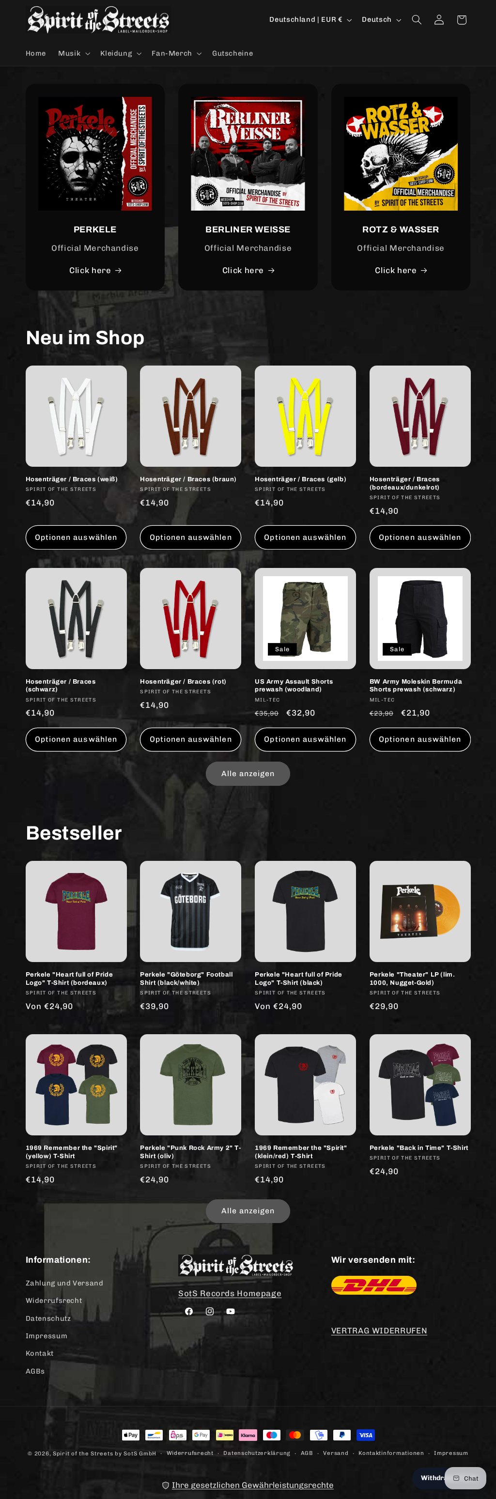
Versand (335, 1453)
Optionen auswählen (76, 537)
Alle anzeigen (248, 773)
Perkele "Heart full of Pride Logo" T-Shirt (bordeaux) (69, 978)
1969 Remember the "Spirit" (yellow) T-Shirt (72, 1152)
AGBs (36, 1371)
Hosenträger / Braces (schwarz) (61, 685)
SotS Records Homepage (229, 1293)
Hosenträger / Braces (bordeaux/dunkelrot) (405, 483)
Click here (90, 270)
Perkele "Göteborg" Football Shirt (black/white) (186, 978)
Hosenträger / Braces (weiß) (72, 479)
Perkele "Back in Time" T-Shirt (419, 1148)
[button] (73, 53)
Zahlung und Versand (65, 1283)
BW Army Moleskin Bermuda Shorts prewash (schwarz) (416, 685)
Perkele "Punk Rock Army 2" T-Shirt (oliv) (190, 1152)
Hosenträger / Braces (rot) (183, 681)
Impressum (47, 1335)
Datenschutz (48, 1318)
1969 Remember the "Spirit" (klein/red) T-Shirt (301, 1152)
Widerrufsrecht (54, 1300)
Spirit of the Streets (83, 1453)
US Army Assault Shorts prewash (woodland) (294, 685)
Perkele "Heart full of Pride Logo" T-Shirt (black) (298, 978)
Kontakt (40, 1353)
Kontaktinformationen (391, 1453)
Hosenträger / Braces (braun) (188, 479)
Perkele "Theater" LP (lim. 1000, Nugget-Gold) (412, 978)
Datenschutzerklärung (257, 1453)
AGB (307, 1453)
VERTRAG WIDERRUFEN (379, 1330)
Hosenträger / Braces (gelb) (300, 479)
